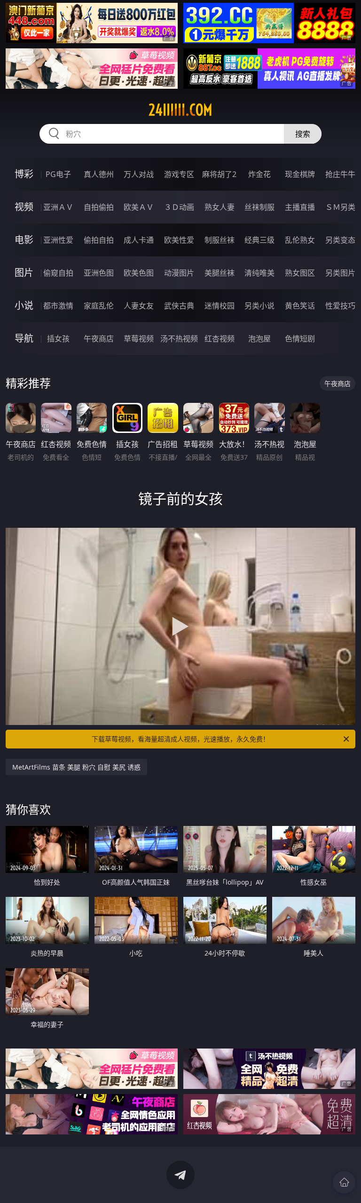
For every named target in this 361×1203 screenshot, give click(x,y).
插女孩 (58, 338)
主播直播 (300, 207)
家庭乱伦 (99, 306)
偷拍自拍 (99, 240)
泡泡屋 (259, 338)
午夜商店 (99, 338)
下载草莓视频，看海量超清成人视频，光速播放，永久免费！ (180, 738)
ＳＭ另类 (340, 207)
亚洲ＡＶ (58, 207)
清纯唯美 (259, 273)
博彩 (24, 174)
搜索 (302, 134)
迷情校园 (219, 306)
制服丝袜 (219, 240)
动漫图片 (179, 273)
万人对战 (139, 174)
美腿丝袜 (219, 273)
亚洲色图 (99, 273)
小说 (24, 305)
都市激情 (58, 306)
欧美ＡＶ (139, 207)
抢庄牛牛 (340, 174)
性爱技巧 (340, 306)
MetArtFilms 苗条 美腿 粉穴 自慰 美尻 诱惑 (76, 767)
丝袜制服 (259, 207)
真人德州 (99, 174)
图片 (24, 272)
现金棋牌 (300, 174)
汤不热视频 (179, 338)
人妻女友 (139, 306)
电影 (24, 239)
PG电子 (58, 174)
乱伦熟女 (300, 240)
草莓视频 (139, 338)
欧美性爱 (179, 240)
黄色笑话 (300, 306)
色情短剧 (300, 338)
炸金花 (259, 174)
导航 (24, 338)
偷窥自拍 (58, 273)
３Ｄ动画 (179, 207)
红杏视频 (219, 338)
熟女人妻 (219, 207)
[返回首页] (344, 1182)
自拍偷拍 (99, 207)
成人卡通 (139, 240)
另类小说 (259, 306)
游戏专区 (179, 174)
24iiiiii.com (180, 109)
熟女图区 (300, 273)
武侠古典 (179, 306)
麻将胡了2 (219, 174)
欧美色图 (139, 273)
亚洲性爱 (58, 240)
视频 (24, 206)
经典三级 (259, 240)
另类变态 (340, 240)
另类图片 (340, 273)
